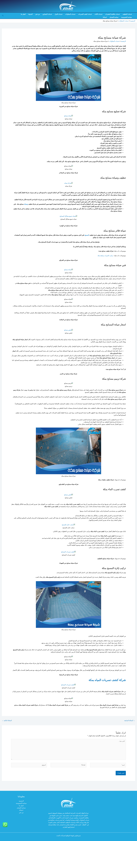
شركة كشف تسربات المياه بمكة (107, 679)
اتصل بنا (23, 14)
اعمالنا (105, 17)
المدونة (30, 14)
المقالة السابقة (129, 720)
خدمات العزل (58, 14)
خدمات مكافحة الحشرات (112, 14)
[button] (3, 15)
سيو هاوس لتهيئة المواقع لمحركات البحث (68, 835)
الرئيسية (21, 801)
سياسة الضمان (114, 17)
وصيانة (26, 204)
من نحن (37, 14)
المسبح (87, 235)
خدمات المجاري (47, 14)
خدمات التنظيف (127, 14)
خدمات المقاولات (70, 14)
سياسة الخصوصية (126, 17)
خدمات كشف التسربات (85, 14)
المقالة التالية (7, 720)
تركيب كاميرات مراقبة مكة (105, 255)
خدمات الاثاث (98, 14)
